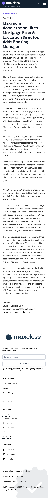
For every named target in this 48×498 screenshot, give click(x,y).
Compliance (7, 401)
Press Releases (8, 427)
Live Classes (7, 423)
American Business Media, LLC (14, 482)
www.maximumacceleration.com (17, 312)
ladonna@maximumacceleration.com (19, 309)
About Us (6, 414)
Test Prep (6, 397)
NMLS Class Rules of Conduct (13, 476)
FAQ (4, 432)
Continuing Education (10, 384)
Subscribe (24, 363)
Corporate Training (9, 419)
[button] (38, 4)
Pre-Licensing (7, 392)
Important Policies (23, 471)
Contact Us (6, 436)
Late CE (5, 388)
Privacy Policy (7, 471)
